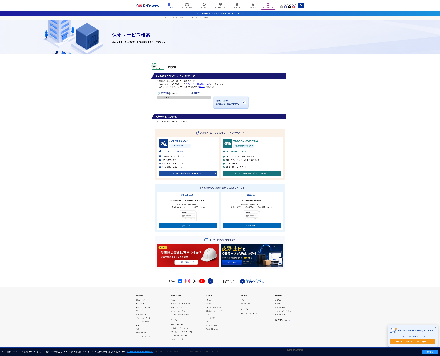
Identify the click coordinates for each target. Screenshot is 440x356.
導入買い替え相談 (211, 325)
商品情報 (139, 295)
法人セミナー (175, 300)
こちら (201, 87)
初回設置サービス (203, 84)
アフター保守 (190, 84)
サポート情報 (175, 17)
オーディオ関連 (141, 332)
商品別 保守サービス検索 (201, 17)
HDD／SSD (140, 303)
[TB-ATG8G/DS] (184, 97)
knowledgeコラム (246, 303)
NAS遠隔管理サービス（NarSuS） (182, 332)
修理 (207, 321)
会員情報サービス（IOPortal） (180, 328)
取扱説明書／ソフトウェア (214, 311)
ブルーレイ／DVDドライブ (144, 318)
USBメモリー (140, 325)
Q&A (207, 314)
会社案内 (278, 300)
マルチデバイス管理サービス (180, 335)
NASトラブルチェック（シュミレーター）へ (412, 341)
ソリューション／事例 (178, 311)
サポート (209, 295)
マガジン (243, 300)
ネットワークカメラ (142, 321)
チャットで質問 (210, 318)
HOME (168, 17)
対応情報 (208, 303)
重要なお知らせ (280, 314)
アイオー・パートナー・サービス (181, 314)
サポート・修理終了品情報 (214, 307)
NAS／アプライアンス (143, 307)
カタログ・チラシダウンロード (180, 303)
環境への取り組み (280, 307)
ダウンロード (187, 226)
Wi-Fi (138, 311)
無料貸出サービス (176, 307)
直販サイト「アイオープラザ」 (250, 313)
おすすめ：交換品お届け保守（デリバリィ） (251, 173)
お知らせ (208, 300)
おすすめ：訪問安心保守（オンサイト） (187, 173)
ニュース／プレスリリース (283, 311)
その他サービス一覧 (177, 339)
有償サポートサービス (186, 17)
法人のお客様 (176, 295)
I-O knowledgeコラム (289, 4)
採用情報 (278, 303)
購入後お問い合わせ (212, 329)
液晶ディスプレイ (141, 300)
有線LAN (139, 329)
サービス (174, 320)
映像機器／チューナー (143, 314)
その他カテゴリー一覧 (143, 336)
